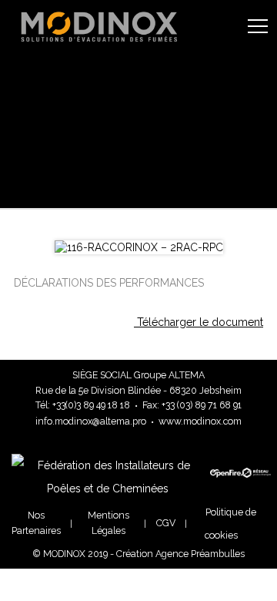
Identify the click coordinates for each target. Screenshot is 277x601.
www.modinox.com (200, 421)
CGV (165, 523)
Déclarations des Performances (109, 283)
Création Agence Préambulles (180, 553)
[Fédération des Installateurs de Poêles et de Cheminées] (111, 488)
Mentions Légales (108, 522)
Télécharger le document (198, 322)
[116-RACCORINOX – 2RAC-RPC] (139, 247)
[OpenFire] (226, 485)
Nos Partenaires (36, 522)
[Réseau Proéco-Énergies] (254, 483)
